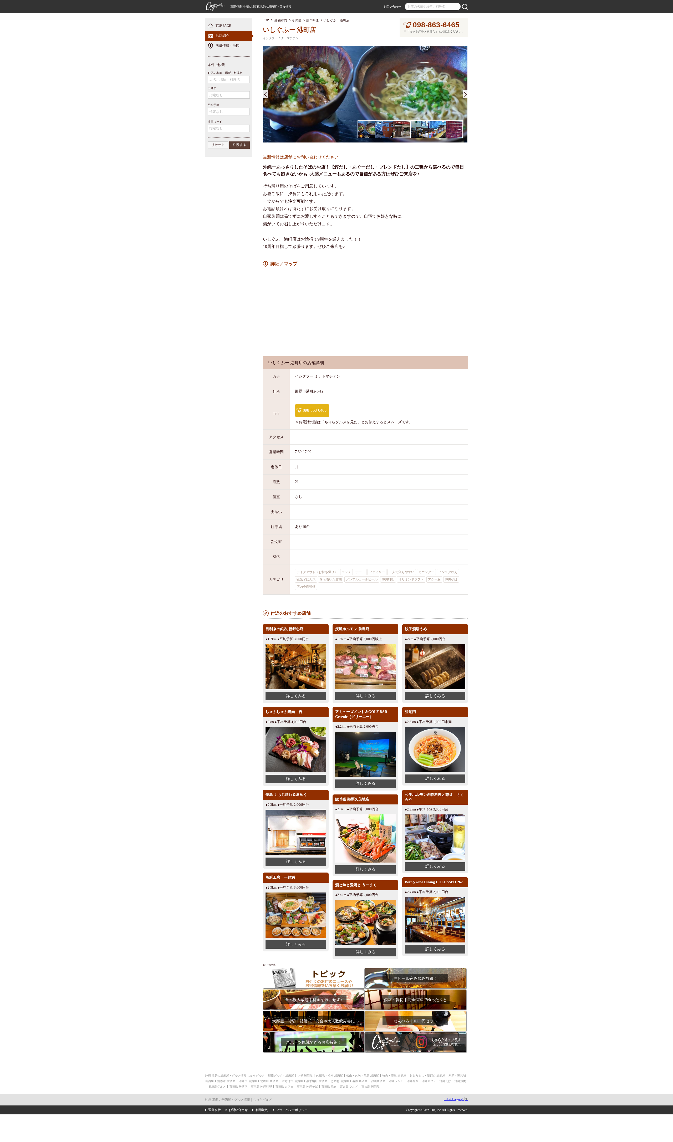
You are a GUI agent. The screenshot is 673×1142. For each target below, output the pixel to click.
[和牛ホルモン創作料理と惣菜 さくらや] (435, 816)
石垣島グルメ (217, 1086)
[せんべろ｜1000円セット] (415, 1012)
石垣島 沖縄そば (307, 1086)
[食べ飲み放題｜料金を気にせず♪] (313, 991)
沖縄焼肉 (460, 1081)
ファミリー (377, 572)
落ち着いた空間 (331, 579)
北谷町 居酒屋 (269, 1081)
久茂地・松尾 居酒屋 (329, 1075)
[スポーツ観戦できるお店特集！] (313, 1034)
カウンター (426, 572)
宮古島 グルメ (349, 1086)
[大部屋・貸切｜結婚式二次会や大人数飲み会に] (313, 1012)
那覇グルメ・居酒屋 (281, 1075)
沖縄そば (451, 579)
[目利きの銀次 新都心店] (296, 646)
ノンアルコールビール (362, 579)
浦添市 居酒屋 (226, 1081)
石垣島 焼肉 (328, 1086)
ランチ (346, 572)
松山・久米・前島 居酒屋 (362, 1075)
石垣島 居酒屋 (238, 1086)
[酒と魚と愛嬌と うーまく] (365, 902)
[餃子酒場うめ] (435, 646)
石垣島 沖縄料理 (261, 1086)
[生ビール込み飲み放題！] (415, 970)
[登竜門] (435, 729)
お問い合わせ (392, 6)
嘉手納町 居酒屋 (316, 1081)
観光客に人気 (306, 579)
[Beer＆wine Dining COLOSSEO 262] (435, 899)
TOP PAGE (223, 26)
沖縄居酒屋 (378, 1081)
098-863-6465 (436, 25)
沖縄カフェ (429, 1081)
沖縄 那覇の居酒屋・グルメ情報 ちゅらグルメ (234, 1075)
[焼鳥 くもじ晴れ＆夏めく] (296, 812)
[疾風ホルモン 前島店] (365, 646)
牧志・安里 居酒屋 (394, 1075)
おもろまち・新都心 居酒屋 (427, 1075)
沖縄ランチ (396, 1081)
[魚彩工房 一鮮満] (296, 894)
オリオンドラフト (411, 579)
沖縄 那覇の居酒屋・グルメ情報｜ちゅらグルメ (238, 1100)
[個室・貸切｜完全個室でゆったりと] (415, 991)
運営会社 (214, 1110)
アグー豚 (434, 579)
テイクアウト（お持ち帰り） (317, 572)
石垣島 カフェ (284, 1086)
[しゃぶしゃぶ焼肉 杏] (296, 729)
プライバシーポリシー (292, 1110)
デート (360, 572)
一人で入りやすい (401, 572)
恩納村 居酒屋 (340, 1081)
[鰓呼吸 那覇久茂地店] (365, 816)
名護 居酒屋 (360, 1081)
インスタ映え (448, 572)
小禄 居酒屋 (305, 1075)
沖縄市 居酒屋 (248, 1081)
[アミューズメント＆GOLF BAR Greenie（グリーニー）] (365, 734)
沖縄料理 (388, 579)
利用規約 (262, 1110)
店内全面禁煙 (306, 587)
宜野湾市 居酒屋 (292, 1081)
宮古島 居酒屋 (370, 1086)
